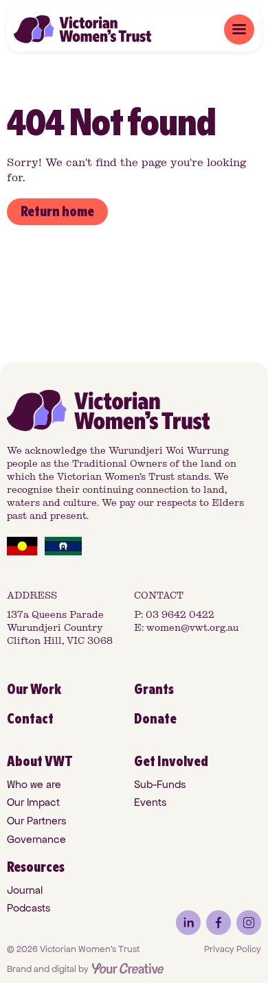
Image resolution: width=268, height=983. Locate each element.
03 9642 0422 (180, 615)
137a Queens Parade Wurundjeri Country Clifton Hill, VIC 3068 (60, 628)
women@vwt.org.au (192, 628)
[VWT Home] (82, 29)
